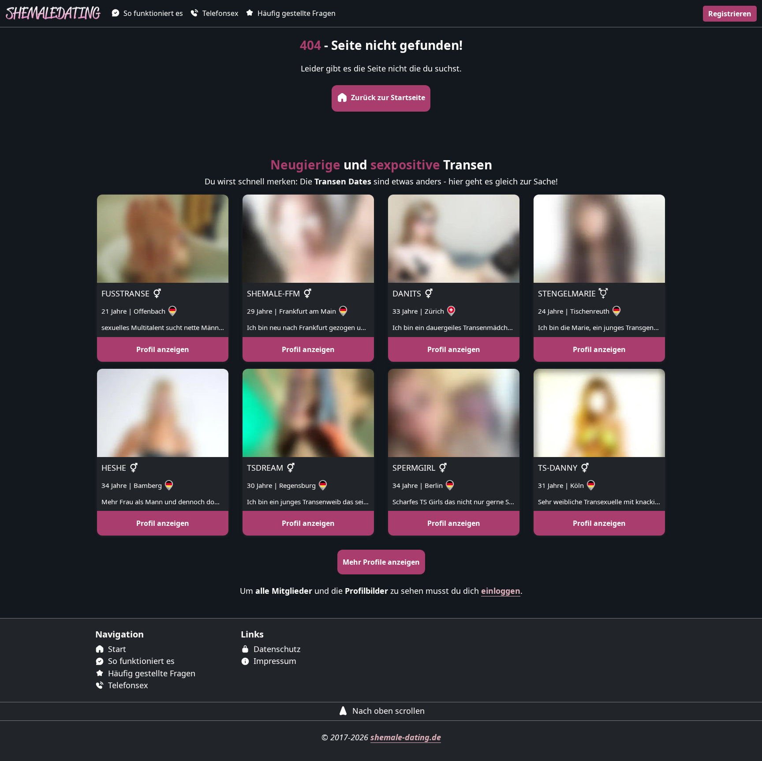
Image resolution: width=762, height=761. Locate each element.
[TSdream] (308, 412)
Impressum (273, 661)
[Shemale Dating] (53, 13)
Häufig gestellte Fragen (296, 13)
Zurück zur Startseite (387, 97)
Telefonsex (219, 13)
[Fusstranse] (162, 238)
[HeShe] (162, 412)
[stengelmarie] (599, 238)
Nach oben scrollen (387, 710)
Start (116, 649)
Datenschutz (275, 649)
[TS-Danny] (599, 412)
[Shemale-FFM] (308, 238)
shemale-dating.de (405, 737)
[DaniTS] (453, 238)
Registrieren (729, 14)
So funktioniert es (152, 13)
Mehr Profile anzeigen (381, 562)
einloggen (500, 590)
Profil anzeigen (162, 349)
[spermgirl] (453, 412)
